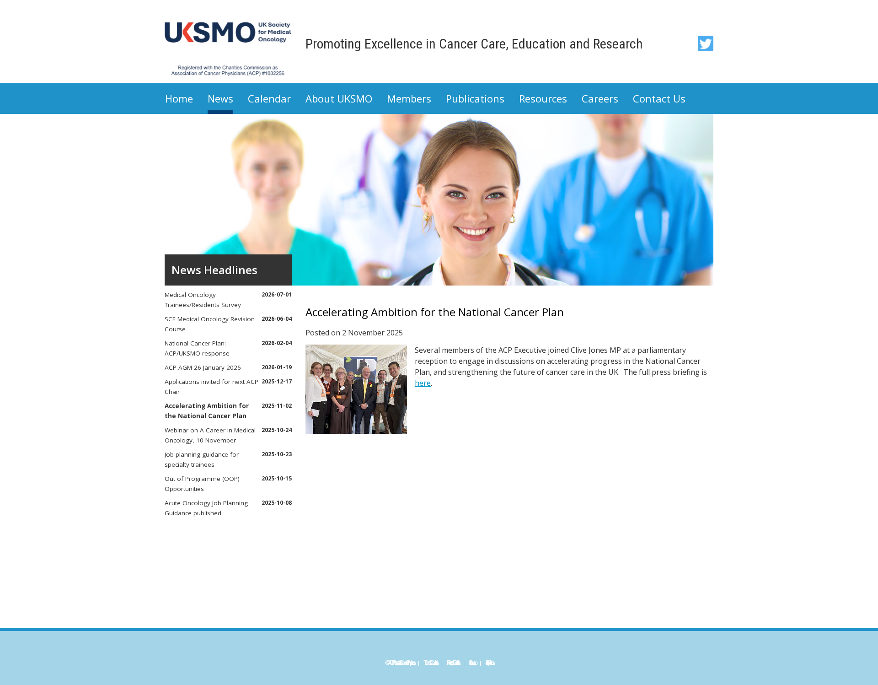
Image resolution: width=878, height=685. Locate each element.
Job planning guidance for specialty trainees (228, 459)
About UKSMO (338, 98)
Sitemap (472, 663)
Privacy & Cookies (453, 663)
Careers (600, 98)
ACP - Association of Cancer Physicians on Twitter (705, 43)
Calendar (269, 98)
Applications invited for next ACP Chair (228, 387)
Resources (543, 98)
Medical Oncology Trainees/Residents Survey (228, 300)
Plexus (490, 663)
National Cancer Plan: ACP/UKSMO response (228, 348)
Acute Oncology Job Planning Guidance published (228, 508)
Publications (475, 98)
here (423, 383)
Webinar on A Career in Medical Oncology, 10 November (228, 435)
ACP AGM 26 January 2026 (228, 367)
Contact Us (659, 98)
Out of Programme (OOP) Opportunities (228, 484)
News (220, 98)
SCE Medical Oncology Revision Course (228, 324)
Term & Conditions (430, 663)
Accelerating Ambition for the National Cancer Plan (228, 411)
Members (409, 98)
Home (179, 98)
